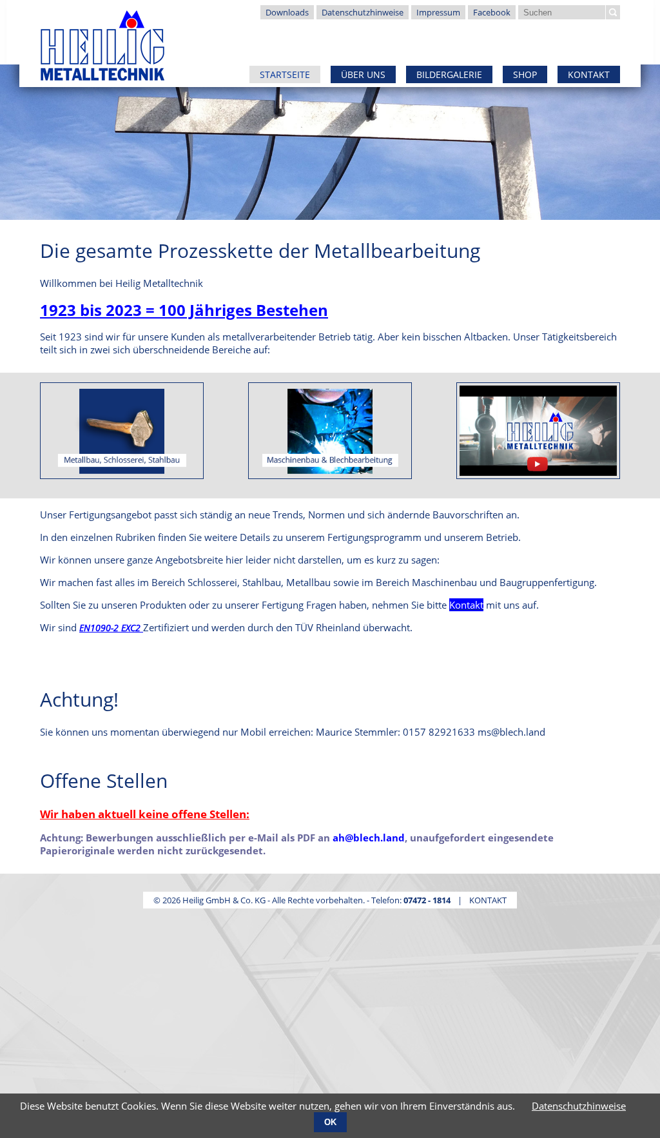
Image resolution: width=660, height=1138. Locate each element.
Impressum (438, 12)
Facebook (491, 12)
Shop (525, 74)
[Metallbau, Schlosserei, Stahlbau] (122, 430)
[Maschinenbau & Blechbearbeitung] (330, 430)
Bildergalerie (449, 74)
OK (330, 1122)
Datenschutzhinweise (362, 12)
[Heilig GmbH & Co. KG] (102, 41)
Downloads (287, 12)
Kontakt (589, 74)
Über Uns (363, 74)
